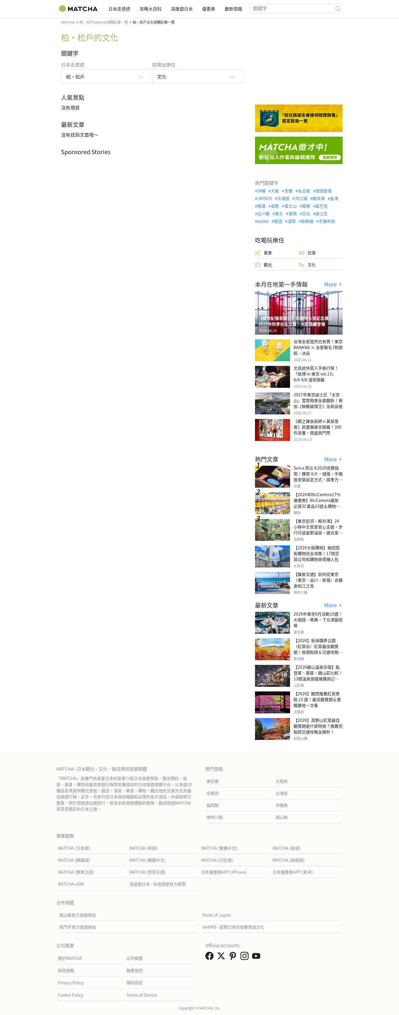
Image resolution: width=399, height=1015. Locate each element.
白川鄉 (263, 213)
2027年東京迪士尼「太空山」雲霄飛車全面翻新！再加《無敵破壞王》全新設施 (318, 400)
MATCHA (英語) (143, 848)
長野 (275, 206)
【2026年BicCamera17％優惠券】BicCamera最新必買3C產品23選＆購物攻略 (317, 503)
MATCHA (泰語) (287, 848)
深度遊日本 (182, 9)
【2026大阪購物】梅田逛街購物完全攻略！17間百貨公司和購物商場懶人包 (317, 553)
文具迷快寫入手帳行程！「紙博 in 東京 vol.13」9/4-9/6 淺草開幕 (316, 374)
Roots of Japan (216, 915)
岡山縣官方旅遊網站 (77, 915)
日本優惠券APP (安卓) (293, 872)
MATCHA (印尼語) (217, 860)
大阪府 (281, 781)
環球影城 (323, 191)
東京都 (213, 781)
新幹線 (307, 221)
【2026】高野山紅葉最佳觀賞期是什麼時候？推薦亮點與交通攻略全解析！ (318, 726)
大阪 (275, 191)
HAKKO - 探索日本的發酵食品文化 (233, 927)
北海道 (283, 198)
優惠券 (208, 9)
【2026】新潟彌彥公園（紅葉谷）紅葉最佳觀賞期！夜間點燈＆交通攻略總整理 (318, 649)
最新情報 (233, 9)
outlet (263, 221)
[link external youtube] (257, 957)
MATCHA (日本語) (74, 848)
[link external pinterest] (234, 957)
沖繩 (261, 191)
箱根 (306, 206)
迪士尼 (321, 213)
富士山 (290, 206)
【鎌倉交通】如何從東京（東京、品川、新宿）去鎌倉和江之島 (318, 580)
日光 (306, 213)
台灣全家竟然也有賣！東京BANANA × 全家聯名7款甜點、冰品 (318, 347)
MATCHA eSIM (71, 884)
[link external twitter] (222, 957)
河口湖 (301, 198)
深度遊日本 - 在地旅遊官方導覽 (157, 884)
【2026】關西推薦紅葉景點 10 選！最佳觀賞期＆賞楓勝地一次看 (317, 699)
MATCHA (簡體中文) (147, 860)
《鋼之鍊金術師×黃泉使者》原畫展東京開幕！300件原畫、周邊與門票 (317, 427)
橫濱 (261, 206)
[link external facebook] (210, 957)
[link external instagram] (245, 957)
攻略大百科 (151, 9)
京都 (288, 191)
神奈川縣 (215, 817)
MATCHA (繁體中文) (219, 848)
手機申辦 (327, 221)
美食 (268, 253)
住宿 (312, 253)
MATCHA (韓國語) (74, 860)
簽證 (278, 221)
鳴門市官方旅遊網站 (77, 927)
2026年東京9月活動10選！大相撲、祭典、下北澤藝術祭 (318, 619)
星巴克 (321, 206)
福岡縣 (213, 805)
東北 (279, 213)
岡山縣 (281, 817)
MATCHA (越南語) (289, 860)
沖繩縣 (281, 805)
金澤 (334, 198)
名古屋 (304, 191)
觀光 (268, 264)
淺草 (292, 221)
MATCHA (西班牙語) (147, 872)
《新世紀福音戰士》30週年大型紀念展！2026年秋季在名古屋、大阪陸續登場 (296, 321)
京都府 (213, 793)
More (331, 284)
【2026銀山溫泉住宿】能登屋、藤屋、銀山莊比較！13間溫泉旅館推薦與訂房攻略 (318, 675)
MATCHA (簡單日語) (76, 872)
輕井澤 (319, 198)
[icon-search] (338, 8)
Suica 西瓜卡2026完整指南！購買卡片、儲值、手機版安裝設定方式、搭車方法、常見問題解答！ (318, 476)
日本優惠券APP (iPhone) (224, 872)
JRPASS (264, 198)
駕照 (292, 213)
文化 (312, 264)
